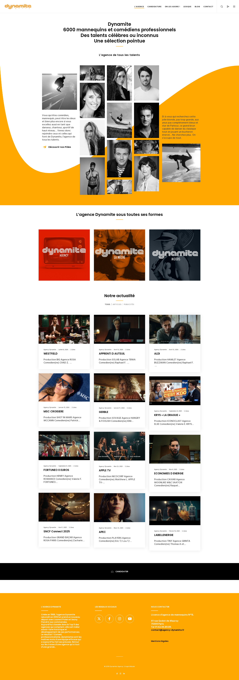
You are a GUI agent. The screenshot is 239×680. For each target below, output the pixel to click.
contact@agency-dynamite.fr (167, 630)
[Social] (226, 6)
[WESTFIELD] (64, 329)
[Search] (220, 6)
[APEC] (119, 507)
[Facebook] (109, 619)
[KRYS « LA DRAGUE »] (174, 390)
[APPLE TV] (119, 446)
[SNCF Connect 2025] (64, 507)
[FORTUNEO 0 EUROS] (64, 445)
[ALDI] (174, 329)
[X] (99, 619)
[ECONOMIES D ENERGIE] (174, 449)
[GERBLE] (119, 387)
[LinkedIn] (124, 673)
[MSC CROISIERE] (64, 387)
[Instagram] (119, 619)
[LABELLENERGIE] (174, 510)
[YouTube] (130, 619)
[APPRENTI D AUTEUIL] (119, 329)
